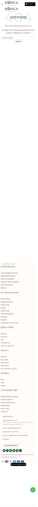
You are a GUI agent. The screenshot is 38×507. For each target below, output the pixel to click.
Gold (2, 340)
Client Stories (5, 365)
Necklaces (4, 317)
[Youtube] (10, 450)
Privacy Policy (5, 408)
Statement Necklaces (7, 279)
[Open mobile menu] (2, 4)
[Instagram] (7, 450)
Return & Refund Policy (8, 402)
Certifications (5, 363)
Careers (3, 385)
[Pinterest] (13, 450)
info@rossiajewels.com (14, 428)
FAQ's (2, 382)
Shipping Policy (5, 405)
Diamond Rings (5, 299)
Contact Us (4, 411)
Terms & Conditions (7, 399)
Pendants (4, 320)
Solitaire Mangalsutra (7, 314)
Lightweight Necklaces (8, 276)
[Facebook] (4, 450)
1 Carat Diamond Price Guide (9, 323)
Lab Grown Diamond (7, 346)
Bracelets (3, 288)
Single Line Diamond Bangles (10, 282)
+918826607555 (12, 435)
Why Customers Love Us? (9, 368)
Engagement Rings (7, 302)
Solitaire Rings (5, 305)
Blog (2, 379)
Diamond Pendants (7, 285)
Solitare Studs (5, 311)
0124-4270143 (14, 432)
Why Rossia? (5, 360)
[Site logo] (11, 3)
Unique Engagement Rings (9, 273)
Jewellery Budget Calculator (9, 396)
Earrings (3, 308)
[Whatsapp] (20, 450)
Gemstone (4, 337)
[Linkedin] (17, 450)
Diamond (3, 334)
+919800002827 (23, 435)
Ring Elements (5, 343)
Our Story (4, 357)
